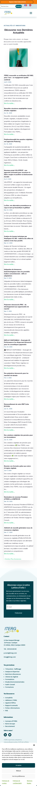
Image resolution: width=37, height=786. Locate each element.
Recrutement (10, 726)
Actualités (9, 698)
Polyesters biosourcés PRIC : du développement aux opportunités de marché (16, 307)
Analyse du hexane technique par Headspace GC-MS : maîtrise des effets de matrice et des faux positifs (18, 239)
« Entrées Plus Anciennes (12, 559)
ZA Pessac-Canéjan (10, 643)
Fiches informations (12, 708)
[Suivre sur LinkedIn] (5, 734)
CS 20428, (7, 645)
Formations (9, 687)
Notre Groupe (10, 724)
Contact (6, 636)
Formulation (9, 679)
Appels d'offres (10, 703)
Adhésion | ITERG (11, 700)
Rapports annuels (11, 705)
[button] (34, 745)
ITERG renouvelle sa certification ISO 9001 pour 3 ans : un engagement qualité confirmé (18, 78)
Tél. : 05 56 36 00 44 (10, 649)
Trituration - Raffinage (13, 669)
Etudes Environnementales (14, 682)
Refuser (18, 771)
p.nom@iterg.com (10, 653)
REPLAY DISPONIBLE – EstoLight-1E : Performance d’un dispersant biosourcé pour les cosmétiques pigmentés (17, 342)
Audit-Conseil (10, 684)
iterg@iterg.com (10, 657)
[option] (30, 5)
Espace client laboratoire (17, 2)
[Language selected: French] (29, 5)
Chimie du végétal (11, 677)
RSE (6, 711)
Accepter (18, 765)
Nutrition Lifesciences (13, 674)
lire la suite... (9, 103)
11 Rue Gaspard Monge (11, 640)
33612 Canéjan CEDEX (18, 645)
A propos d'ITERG (11, 721)
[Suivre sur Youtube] (9, 734)
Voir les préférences (18, 776)
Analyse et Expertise (12, 672)
